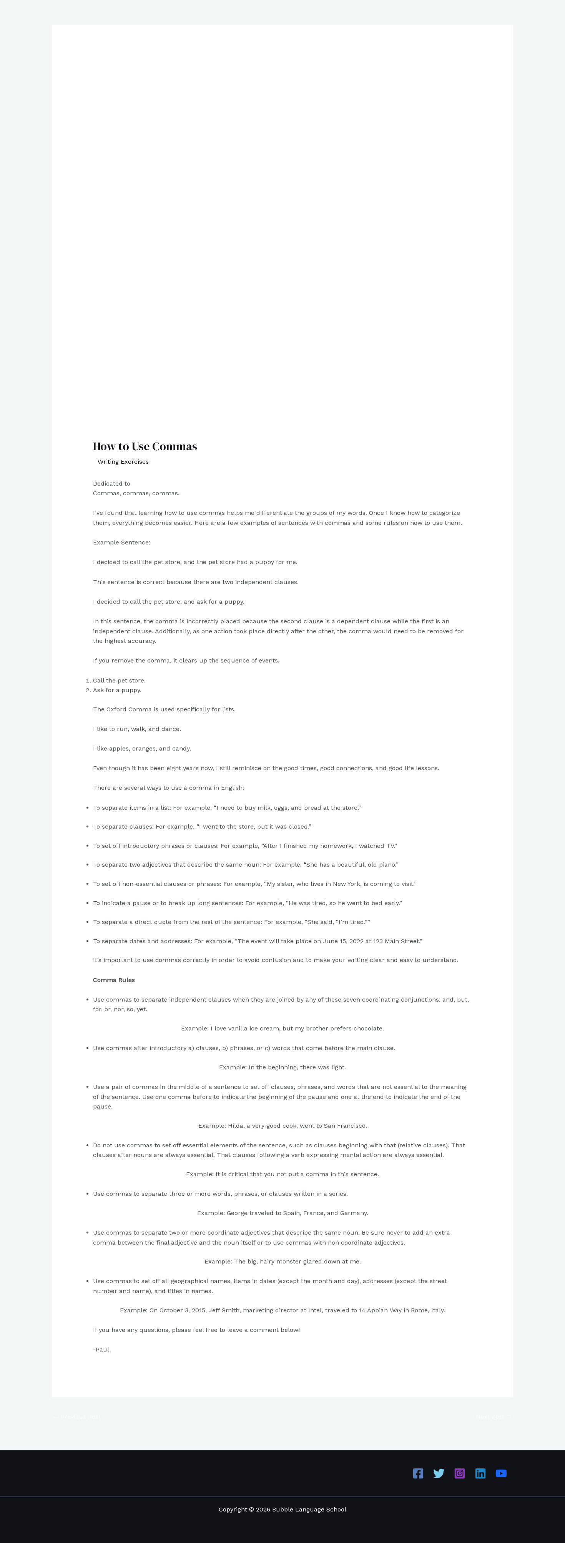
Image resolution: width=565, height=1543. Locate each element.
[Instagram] (459, 1473)
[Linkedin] (480, 1473)
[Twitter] (439, 1473)
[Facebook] (418, 1473)
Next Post (494, 1416)
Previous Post (77, 1416)
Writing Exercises (123, 461)
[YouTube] (501, 1473)
